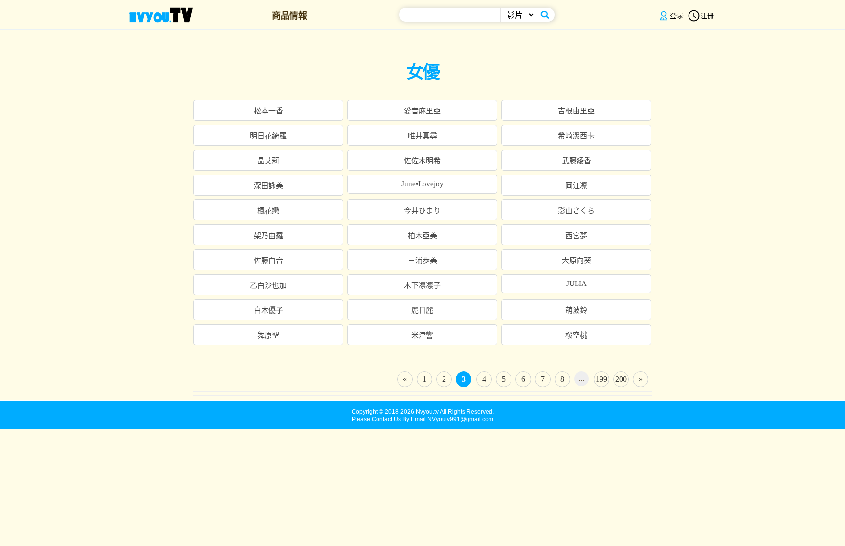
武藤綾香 (576, 161)
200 (621, 379)
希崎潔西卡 (576, 136)
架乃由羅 (268, 236)
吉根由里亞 (576, 111)
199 (601, 379)
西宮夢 (576, 236)
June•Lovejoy (422, 184)
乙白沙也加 (268, 285)
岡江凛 (576, 186)
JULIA (576, 283)
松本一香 (268, 111)
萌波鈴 (576, 310)
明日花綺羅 (268, 136)
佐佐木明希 (422, 161)
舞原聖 (268, 335)
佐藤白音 (268, 260)
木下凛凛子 (422, 285)
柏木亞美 (422, 236)
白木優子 (268, 310)
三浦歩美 (422, 260)
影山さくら (576, 211)
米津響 (422, 335)
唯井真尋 (422, 136)
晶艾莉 (268, 161)
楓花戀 (268, 211)
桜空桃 (576, 335)
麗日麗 (422, 310)
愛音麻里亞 (422, 111)
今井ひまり (422, 211)
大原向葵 (576, 260)
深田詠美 (268, 186)
